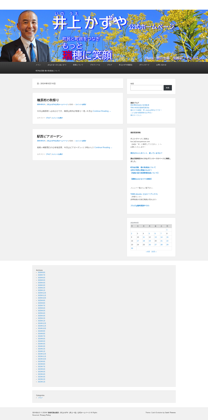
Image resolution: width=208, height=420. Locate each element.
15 (167, 237)
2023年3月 (41, 377)
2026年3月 (41, 285)
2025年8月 (41, 303)
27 (156, 245)
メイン (38, 65)
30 (132, 248)
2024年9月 (41, 331)
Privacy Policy (45, 415)
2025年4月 (41, 313)
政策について (78, 65)
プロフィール (95, 65)
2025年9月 (41, 300)
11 (144, 237)
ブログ (109, 65)
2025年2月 (41, 318)
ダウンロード (144, 65)
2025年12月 (42, 293)
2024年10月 (42, 328)
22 (167, 241)
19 (150, 241)
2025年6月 (41, 308)
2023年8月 (41, 364)
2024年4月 (41, 344)
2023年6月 (41, 369)
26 (150, 245)
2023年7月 (41, 366)
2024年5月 (41, 341)
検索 (132, 84)
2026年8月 (41, 272)
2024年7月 (41, 336)
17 (138, 241)
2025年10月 (42, 298)
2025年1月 (41, 321)
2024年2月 (41, 349)
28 (161, 245)
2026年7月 (41, 275)
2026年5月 (41, 280)
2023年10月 (42, 359)
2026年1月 (41, 290)
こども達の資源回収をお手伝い (141, 113)
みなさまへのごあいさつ (57, 65)
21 (161, 241)
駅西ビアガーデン (50, 136)
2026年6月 (41, 278)
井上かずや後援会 (125, 65)
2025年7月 (41, 305)
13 (156, 237)
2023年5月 (41, 372)
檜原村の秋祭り (48, 100)
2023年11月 (42, 356)
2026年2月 (41, 288)
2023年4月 (41, 374)
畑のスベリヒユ (135, 115)
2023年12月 (42, 354)
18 (144, 241)
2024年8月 (41, 333)
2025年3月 (41, 316)
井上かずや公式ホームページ (57, 104)
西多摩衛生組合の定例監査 (139, 105)
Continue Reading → (102, 111)
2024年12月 (42, 323)
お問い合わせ (161, 65)
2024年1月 (41, 351)
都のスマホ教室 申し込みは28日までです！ (146, 110)
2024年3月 (41, 346)
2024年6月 (41, 339)
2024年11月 (42, 326)
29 (167, 245)
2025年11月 (42, 295)
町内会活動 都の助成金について (48, 71)
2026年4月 (41, 283)
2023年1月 (41, 382)
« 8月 (148, 252)
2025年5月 (41, 311)
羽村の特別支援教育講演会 (139, 107)
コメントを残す (80, 104)
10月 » (153, 252)
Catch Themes (170, 412)
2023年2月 (41, 379)
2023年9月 (41, 361)
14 (161, 237)
